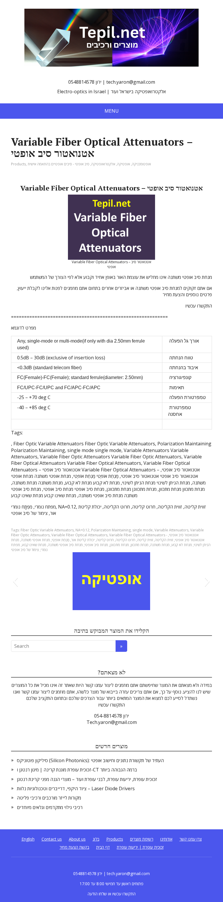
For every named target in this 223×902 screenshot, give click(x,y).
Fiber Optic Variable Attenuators (47, 530)
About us (77, 839)
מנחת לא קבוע (181, 544)
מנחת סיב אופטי (96, 544)
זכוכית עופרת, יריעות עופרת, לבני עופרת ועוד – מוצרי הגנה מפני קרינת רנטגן (87, 779)
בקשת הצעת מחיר (74, 847)
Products (18, 164)
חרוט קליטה (105, 539)
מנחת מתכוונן (119, 544)
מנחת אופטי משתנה (35, 539)
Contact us (52, 839)
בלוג (96, 839)
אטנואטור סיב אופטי (189, 539)
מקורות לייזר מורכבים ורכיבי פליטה (49, 798)
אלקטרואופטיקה (103, 164)
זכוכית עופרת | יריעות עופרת (140, 847)
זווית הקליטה (164, 539)
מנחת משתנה (160, 544)
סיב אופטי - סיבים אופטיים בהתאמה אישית (58, 164)
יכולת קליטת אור (83, 539)
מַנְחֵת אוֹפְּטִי (60, 539)
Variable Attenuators (171, 530)
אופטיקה (123, 164)
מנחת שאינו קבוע (34, 544)
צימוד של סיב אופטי (25, 549)
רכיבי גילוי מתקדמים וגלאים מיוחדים (49, 807)
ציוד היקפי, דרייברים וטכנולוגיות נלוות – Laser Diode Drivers (76, 788)
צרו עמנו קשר (190, 839)
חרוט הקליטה (125, 539)
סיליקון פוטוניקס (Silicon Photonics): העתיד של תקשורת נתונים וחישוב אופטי (90, 760)
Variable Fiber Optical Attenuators (79, 535)
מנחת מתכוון (139, 544)
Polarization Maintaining (111, 530)
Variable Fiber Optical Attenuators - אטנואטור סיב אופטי (154, 535)
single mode (142, 530)
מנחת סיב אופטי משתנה (65, 544)
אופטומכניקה (141, 164)
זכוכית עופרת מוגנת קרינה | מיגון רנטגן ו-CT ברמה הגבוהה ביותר (77, 769)
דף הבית (103, 847)
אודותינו (166, 839)
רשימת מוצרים (141, 839)
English (28, 839)
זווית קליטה (145, 539)
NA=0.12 (82, 530)
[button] (15, 581)
